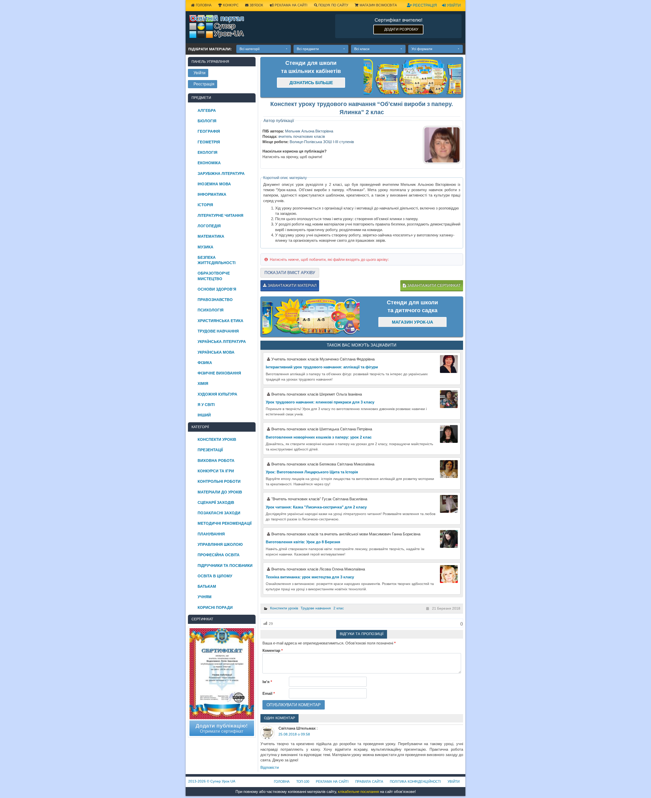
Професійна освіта (219, 555)
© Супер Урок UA (211, 781)
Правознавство (215, 299)
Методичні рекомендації (224, 523)
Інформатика (212, 194)
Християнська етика (220, 321)
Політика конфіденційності (415, 782)
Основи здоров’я (217, 289)
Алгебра (207, 110)
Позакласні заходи (219, 513)
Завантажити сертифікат (433, 285)
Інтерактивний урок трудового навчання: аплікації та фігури (322, 367)
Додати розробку (401, 29)
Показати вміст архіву (289, 272)
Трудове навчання (316, 608)
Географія (209, 131)
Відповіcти (269, 767)
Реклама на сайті (290, 5)
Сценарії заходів (216, 502)
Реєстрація (424, 5)
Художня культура (217, 394)
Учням (205, 597)
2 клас (338, 608)
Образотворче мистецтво (214, 276)
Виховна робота (216, 460)
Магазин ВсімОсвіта (378, 5)
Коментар (272, 650)
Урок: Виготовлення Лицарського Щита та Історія (312, 472)
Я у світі (206, 404)
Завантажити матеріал (292, 285)
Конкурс (230, 5)
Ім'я (267, 682)
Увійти (453, 5)
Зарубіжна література (221, 173)
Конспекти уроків (284, 608)
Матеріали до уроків (220, 492)
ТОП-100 (302, 782)
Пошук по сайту (332, 5)
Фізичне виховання (219, 373)
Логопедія (209, 226)
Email (268, 693)
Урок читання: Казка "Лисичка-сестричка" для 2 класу (316, 507)
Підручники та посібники (225, 565)
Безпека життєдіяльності (216, 260)
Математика (211, 236)
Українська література (222, 341)
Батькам (207, 586)
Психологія (211, 310)
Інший (204, 415)
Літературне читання (220, 215)
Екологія (207, 152)
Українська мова (216, 352)
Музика (205, 247)
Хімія (203, 383)
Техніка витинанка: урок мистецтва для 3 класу (310, 577)
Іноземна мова (214, 184)
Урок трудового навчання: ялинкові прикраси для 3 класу (320, 402)
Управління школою (220, 544)
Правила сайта (369, 782)
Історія (205, 205)
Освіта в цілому (215, 576)
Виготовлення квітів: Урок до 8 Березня (303, 542)
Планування (211, 534)
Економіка (209, 163)
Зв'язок (255, 5)
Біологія (207, 121)
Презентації (210, 450)
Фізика (205, 362)
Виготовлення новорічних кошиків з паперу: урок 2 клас (319, 437)
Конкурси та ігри (216, 471)
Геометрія (209, 142)
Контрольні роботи (219, 481)
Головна (203, 5)
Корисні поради (215, 607)
